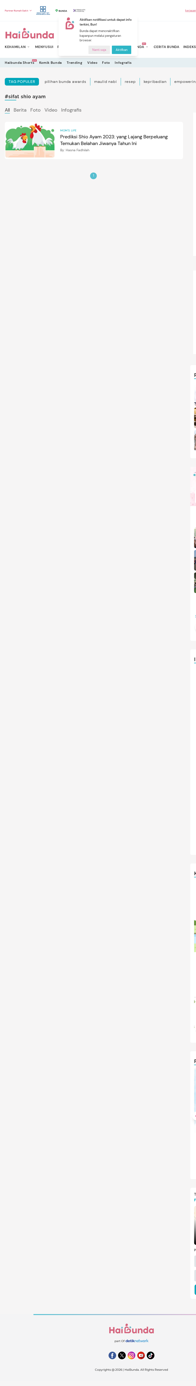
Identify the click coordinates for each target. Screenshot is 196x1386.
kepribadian (155, 82)
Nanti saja (99, 50)
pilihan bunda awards (65, 82)
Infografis (123, 62)
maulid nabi (105, 82)
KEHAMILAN (15, 47)
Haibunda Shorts (19, 62)
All (7, 110)
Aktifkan (121, 50)
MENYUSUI (44, 47)
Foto (106, 62)
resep (130, 82)
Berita (20, 110)
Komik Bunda (50, 62)
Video (92, 62)
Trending (74, 62)
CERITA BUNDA (166, 47)
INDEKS (189, 47)
